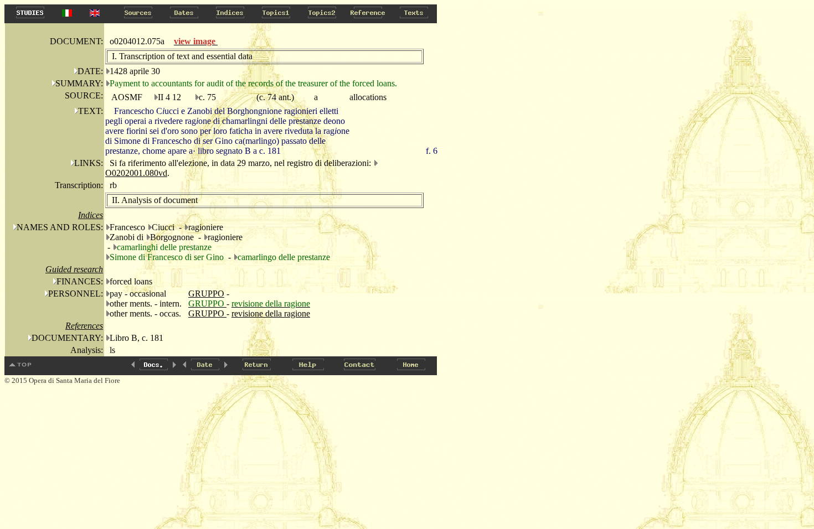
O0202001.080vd (136, 173)
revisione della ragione (270, 313)
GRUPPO (206, 293)
